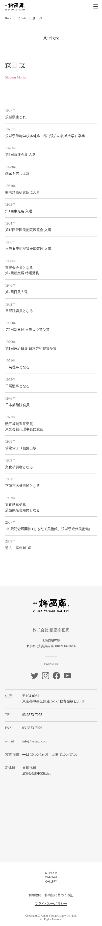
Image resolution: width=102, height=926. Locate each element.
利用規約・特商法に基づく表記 (51, 895)
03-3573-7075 (32, 715)
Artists (22, 18)
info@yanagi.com (34, 741)
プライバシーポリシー (51, 903)
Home (8, 18)
